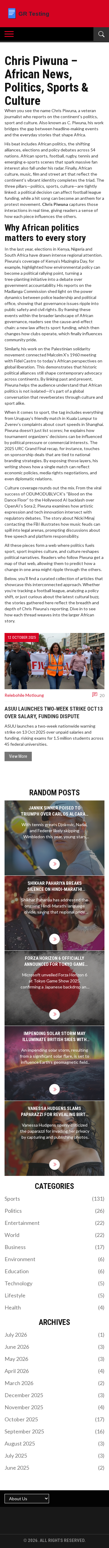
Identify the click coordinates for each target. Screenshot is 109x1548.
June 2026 (54, 1347)
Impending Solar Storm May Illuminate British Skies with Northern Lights (54, 1037)
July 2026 (54, 1335)
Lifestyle (54, 1295)
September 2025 (54, 1431)
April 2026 (54, 1371)
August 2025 (54, 1443)
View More (18, 756)
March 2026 (54, 1383)
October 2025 (54, 1419)
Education (54, 1271)
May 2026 (54, 1359)
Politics (54, 1211)
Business (54, 1247)
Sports (54, 1199)
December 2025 (54, 1395)
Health (54, 1307)
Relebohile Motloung (24, 695)
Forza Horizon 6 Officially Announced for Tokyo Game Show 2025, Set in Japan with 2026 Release (55, 961)
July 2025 (54, 1455)
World (54, 1235)
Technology (54, 1283)
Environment (54, 1259)
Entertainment (54, 1223)
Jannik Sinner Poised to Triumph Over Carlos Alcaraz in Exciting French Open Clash (54, 811)
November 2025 (54, 1407)
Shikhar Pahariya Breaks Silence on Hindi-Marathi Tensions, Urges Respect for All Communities (54, 886)
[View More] (54, 864)
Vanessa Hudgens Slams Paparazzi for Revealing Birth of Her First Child (54, 1112)
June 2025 (54, 1468)
